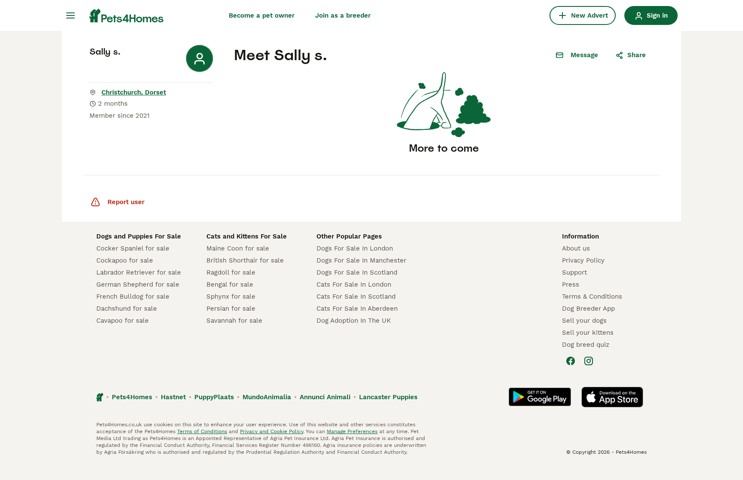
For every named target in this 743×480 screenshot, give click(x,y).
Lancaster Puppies (388, 397)
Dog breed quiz (585, 345)
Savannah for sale (234, 320)
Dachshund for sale (126, 308)
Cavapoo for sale (122, 320)
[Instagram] (588, 361)
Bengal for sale (229, 284)
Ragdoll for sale (230, 272)
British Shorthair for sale (245, 260)
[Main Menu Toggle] (70, 15)
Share (636, 55)
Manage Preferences (352, 431)
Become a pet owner (262, 15)
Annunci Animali (325, 397)
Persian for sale (230, 308)
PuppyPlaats (214, 397)
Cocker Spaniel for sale (132, 248)
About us (576, 248)
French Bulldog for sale (132, 296)
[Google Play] (540, 397)
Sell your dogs (584, 320)
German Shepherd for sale (137, 284)
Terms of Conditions (202, 431)
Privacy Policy (583, 260)
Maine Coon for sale (237, 248)
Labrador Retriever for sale (138, 272)
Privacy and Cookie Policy (271, 431)
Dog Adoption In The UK (353, 320)
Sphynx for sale (230, 296)
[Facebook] (570, 361)
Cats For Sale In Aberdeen (357, 308)
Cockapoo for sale (124, 260)
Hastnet (173, 397)
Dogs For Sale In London (354, 248)
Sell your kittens (588, 332)
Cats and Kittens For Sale (246, 236)
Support (574, 272)
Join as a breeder (343, 15)
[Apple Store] (612, 397)
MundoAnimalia (267, 397)
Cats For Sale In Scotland (356, 296)
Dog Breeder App (588, 308)
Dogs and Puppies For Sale (138, 236)
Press (570, 284)
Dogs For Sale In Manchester (361, 260)
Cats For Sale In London (353, 284)
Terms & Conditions (592, 296)
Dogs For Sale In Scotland (356, 272)
